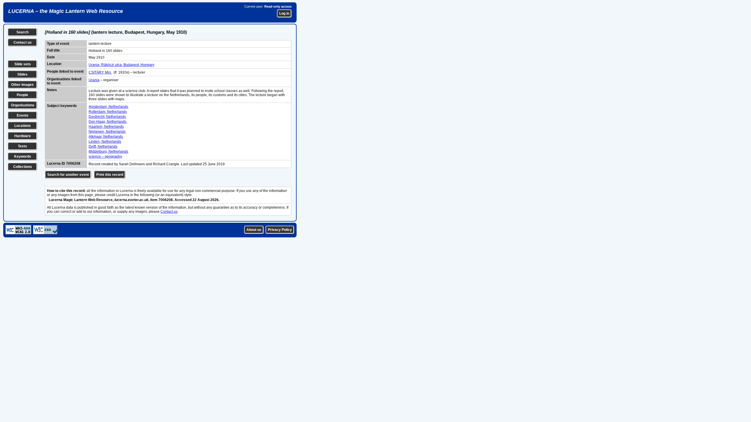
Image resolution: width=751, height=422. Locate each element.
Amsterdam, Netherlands (108, 107)
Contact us (22, 42)
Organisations (22, 105)
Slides (22, 74)
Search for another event (68, 175)
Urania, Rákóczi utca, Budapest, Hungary (121, 65)
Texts (22, 146)
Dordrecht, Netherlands (107, 117)
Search (22, 32)
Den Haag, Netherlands (107, 122)
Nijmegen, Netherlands (107, 132)
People (22, 95)
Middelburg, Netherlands (108, 151)
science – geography (105, 156)
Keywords (22, 156)
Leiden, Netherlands (105, 141)
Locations (22, 126)
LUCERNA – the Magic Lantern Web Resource (65, 11)
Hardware (22, 136)
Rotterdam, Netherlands (108, 112)
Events (22, 115)
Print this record (109, 175)
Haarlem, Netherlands (106, 127)
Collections (22, 167)
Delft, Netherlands (103, 146)
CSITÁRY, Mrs (100, 72)
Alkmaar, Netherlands (106, 137)
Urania (94, 80)
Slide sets (22, 64)
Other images (22, 85)
